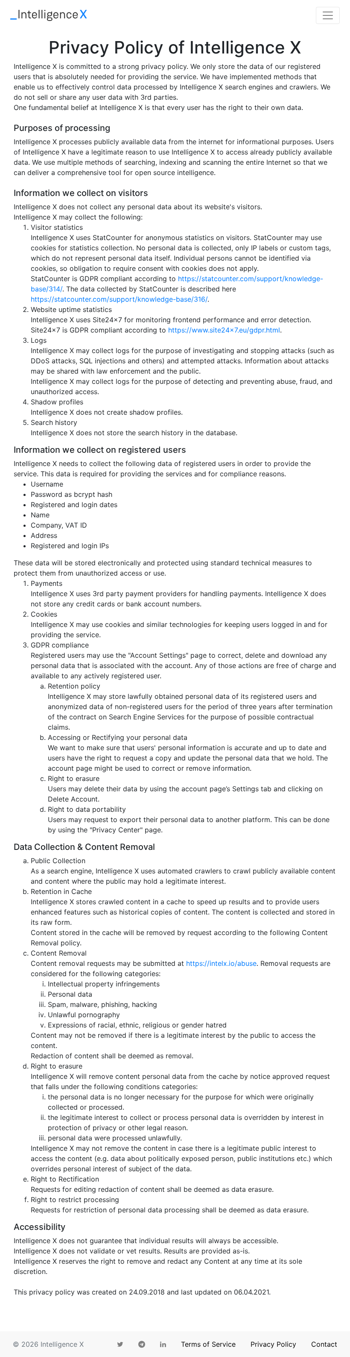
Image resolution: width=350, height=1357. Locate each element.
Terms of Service (208, 1344)
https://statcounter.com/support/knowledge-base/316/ (119, 299)
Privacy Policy (273, 1344)
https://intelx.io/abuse (221, 963)
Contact (324, 1344)
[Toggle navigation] (327, 15)
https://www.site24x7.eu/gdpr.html (224, 330)
